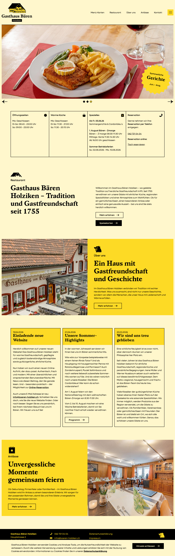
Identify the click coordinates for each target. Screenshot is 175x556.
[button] (5, 102)
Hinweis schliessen (145, 546)
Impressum (94, 538)
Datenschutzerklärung (100, 533)
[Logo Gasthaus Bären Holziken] (17, 12)
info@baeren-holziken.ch (26, 397)
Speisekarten (106, 223)
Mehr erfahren (107, 215)
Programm (74, 419)
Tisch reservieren (136, 144)
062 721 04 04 (135, 133)
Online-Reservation (39, 387)
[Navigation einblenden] (170, 12)
